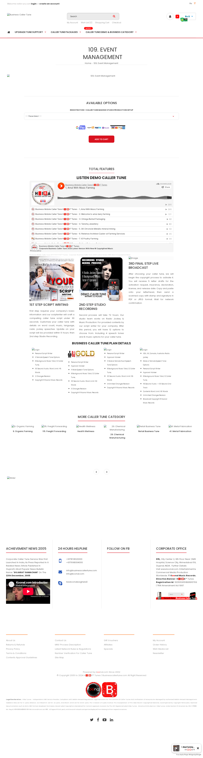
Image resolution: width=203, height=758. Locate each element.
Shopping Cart (102, 22)
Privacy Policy (13, 648)
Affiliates (108, 644)
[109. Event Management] (101, 76)
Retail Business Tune (148, 431)
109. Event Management (105, 63)
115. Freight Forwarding (54, 431)
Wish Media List (160, 648)
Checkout (116, 22)
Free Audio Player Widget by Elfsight (188, 754)
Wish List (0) (86, 22)
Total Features (101, 169)
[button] (176, 748)
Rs (191, 3)
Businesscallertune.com (114, 675)
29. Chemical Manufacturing (117, 436)
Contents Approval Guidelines (21, 657)
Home (88, 63)
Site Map (59, 657)
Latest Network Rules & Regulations (73, 648)
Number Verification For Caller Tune (73, 653)
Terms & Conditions (16, 653)
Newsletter (158, 653)
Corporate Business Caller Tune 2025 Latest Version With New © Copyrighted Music (100, 255)
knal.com (102, 672)
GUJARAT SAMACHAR (26, 572)
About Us (10, 640)
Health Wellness (85, 431)
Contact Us (60, 640)
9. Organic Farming (23, 431)
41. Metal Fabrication (180, 431)
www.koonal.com (169, 569)
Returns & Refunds (15, 644)
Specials (108, 648)
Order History (160, 644)
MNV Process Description (68, 644)
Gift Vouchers (111, 640)
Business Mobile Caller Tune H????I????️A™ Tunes (48, 255)
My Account (72, 22)
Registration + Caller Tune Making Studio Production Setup (101, 110)
